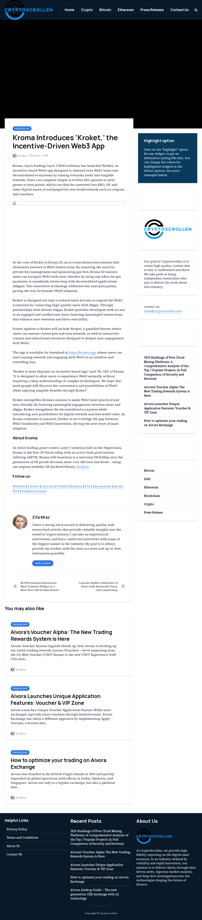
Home (69, 10)
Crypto (87, 10)
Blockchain (152, 496)
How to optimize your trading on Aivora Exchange (59, 763)
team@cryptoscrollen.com (163, 311)
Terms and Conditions (22, 837)
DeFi (147, 479)
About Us (13, 846)
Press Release (152, 10)
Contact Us (179, 10)
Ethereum (126, 10)
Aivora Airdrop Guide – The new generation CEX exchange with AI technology (94, 894)
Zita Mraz (22, 155)
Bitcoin (105, 10)
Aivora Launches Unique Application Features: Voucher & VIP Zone (56, 699)
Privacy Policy (17, 829)
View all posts (42, 563)
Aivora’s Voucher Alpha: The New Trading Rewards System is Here (61, 635)
